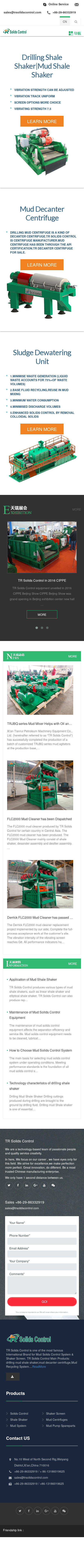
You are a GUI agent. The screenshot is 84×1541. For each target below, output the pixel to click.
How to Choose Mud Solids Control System (40, 1050)
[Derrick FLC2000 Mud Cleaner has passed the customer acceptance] (40, 884)
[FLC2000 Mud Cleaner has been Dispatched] (40, 785)
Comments (16, 1274)
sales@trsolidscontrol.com (22, 1208)
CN (65, 22)
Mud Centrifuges (56, 1419)
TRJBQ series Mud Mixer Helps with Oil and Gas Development (40, 723)
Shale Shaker (19, 1419)
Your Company (19, 1261)
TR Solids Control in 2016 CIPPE (42, 580)
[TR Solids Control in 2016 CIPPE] (42, 547)
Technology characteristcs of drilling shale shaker (39, 1086)
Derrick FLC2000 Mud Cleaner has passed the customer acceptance (40, 917)
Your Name (16, 1223)
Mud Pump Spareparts (60, 1426)
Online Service (59, 4)
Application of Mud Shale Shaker (33, 979)
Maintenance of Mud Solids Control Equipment (34, 1015)
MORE (76, 509)
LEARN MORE (42, 121)
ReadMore (39, 1366)
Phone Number (19, 1235)
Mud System (18, 1426)
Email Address (18, 1248)
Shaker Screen (55, 1413)
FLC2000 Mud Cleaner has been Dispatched (39, 819)
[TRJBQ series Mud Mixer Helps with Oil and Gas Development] (40, 690)
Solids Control (19, 1413)
